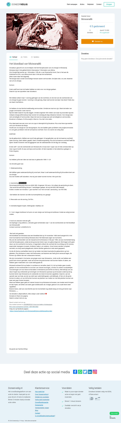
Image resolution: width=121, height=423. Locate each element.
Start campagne (72, 4)
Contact (98, 4)
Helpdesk (90, 4)
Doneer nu (98, 41)
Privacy (22, 420)
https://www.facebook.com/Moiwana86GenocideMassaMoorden (31, 311)
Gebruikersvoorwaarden (30, 420)
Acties (82, 4)
